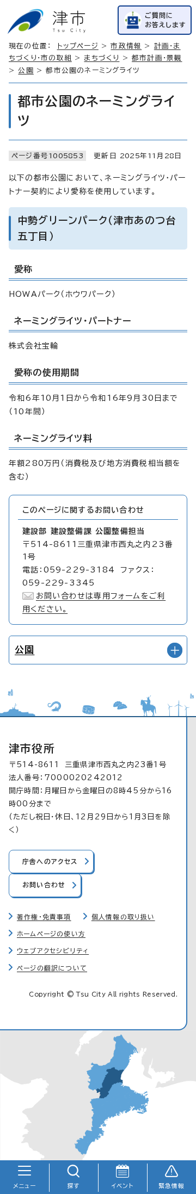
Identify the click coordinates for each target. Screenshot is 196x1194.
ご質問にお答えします (165, 20)
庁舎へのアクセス (50, 862)
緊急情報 (171, 1186)
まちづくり (101, 57)
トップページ (78, 45)
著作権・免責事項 (44, 917)
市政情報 (126, 45)
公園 (25, 70)
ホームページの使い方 (51, 934)
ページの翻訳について (52, 968)
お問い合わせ (43, 885)
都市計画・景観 (157, 57)
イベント (123, 1186)
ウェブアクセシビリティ (53, 951)
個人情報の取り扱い (123, 917)
